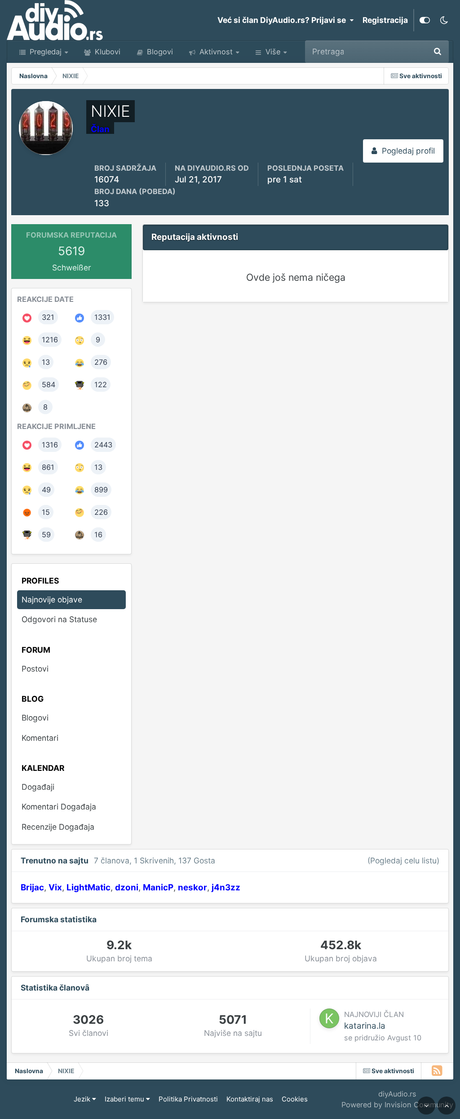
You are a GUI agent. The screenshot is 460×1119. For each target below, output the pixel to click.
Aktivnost (215, 51)
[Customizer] (424, 20)
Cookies (295, 1099)
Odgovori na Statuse (59, 619)
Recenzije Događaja (58, 827)
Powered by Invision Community (397, 1104)
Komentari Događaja (59, 806)
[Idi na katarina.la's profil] (329, 1018)
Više (273, 51)
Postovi (35, 668)
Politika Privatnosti (188, 1099)
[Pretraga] (437, 51)
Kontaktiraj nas (249, 1099)
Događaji (38, 787)
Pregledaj (44, 51)
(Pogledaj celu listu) (403, 860)
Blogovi (159, 51)
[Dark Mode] (443, 20)
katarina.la (364, 1026)
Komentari (40, 738)
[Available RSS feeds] (437, 1070)
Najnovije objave (385, 51)
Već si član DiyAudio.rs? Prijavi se (283, 20)
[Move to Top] (447, 1106)
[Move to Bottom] (426, 1106)
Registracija (385, 20)
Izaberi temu (125, 1099)
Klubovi (106, 51)
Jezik (83, 1099)
